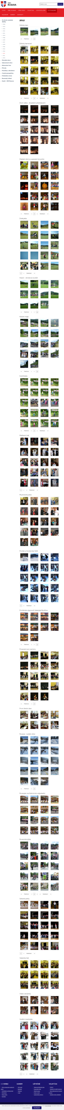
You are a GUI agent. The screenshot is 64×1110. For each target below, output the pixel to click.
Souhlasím (37, 1108)
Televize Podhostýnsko (39, 1087)
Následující (42, 98)
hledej (60, 4)
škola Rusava (37, 1091)
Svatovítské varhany (38, 1094)
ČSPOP (51, 1087)
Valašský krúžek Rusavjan (56, 1089)
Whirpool (20, 1087)
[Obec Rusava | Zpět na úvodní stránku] (3, 4)
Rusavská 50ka (37, 1089)
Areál (19, 1092)
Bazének (20, 1089)
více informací (48, 1105)
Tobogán (20, 1091)
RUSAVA (12, 4)
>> (47, 98)
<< (21, 38)
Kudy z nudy (37, 1092)
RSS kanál (4, 1092)
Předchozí (26, 38)
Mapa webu (4, 1094)
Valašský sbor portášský (55, 1094)
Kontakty (4, 1096)
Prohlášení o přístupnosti (7, 1091)
